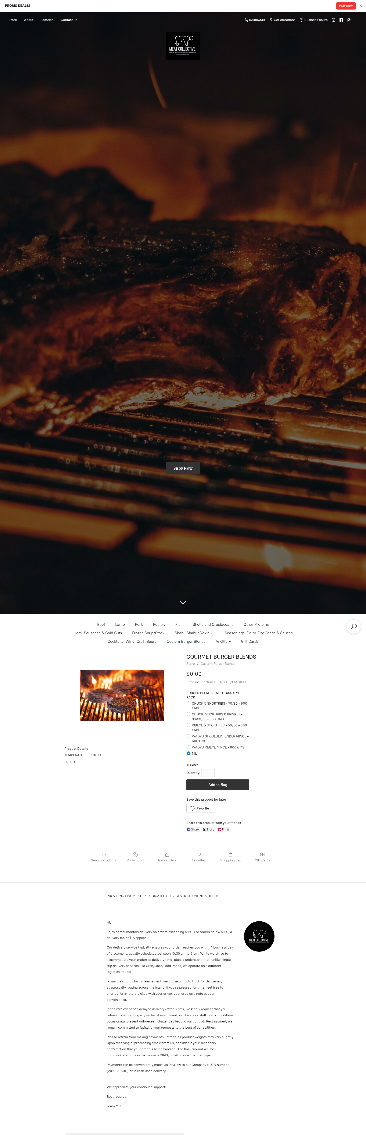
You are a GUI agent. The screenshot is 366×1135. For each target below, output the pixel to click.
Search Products (103, 860)
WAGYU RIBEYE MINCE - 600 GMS (218, 747)
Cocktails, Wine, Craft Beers (132, 641)
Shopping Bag (230, 860)
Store (12, 20)
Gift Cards (250, 641)
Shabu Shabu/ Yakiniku (195, 633)
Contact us (69, 20)
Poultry (159, 624)
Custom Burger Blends (186, 641)
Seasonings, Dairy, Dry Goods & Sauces (259, 633)
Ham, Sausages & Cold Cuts (97, 633)
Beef (101, 624)
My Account (135, 860)
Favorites (199, 860)
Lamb (120, 624)
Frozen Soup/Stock (148, 633)
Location (47, 20)
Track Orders (167, 860)
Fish (179, 624)
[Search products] (354, 626)
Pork (139, 624)
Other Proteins (256, 624)
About (28, 20)
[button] (200, 808)
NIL (194, 753)
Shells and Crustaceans (213, 624)
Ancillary (223, 641)
